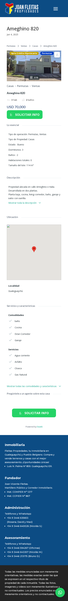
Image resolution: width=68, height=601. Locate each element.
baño (17, 321)
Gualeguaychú (15, 291)
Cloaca (18, 368)
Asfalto (18, 361)
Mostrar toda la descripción (22, 202)
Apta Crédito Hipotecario (24, 53)
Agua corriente (22, 355)
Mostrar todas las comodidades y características (32, 386)
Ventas (24, 46)
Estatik (40, 426)
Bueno (20, 144)
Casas (35, 46)
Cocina (18, 327)
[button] (60, 592)
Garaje (18, 340)
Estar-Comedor (22, 333)
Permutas (11, 46)
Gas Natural (21, 374)
